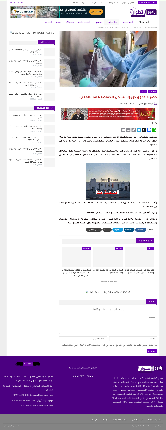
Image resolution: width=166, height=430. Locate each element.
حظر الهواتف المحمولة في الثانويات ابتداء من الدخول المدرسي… (25, 50)
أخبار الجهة (128, 22)
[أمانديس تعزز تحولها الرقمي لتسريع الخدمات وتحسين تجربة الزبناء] (49, 129)
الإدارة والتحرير (113, 2)
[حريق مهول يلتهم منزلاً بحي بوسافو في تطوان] (49, 118)
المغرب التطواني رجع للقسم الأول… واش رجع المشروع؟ (25, 62)
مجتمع (99, 22)
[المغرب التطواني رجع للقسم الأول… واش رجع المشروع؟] (108, 257)
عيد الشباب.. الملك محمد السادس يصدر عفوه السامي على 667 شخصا (25, 84)
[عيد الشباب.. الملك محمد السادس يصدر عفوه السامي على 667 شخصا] (49, 86)
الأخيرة (48, 22)
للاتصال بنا (28, 363)
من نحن (75, 2)
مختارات (143, 91)
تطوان (122, 390)
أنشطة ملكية (84, 22)
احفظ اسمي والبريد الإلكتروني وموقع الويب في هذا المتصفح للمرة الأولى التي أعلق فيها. (108, 345)
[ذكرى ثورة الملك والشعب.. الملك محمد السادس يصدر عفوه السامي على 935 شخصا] (49, 97)
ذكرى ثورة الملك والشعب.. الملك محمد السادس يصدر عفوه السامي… (25, 95)
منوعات (70, 22)
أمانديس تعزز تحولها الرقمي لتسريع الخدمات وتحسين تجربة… (25, 127)
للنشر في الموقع (128, 2)
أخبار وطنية (112, 22)
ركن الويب (6, 426)
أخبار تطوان (144, 22)
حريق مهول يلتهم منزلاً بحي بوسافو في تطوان (25, 116)
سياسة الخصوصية (97, 2)
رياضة (58, 22)
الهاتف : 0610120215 (83, 377)
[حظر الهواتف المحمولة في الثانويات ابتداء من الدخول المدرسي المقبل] (139, 257)
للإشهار (84, 2)
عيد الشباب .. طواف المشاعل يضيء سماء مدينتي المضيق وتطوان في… (25, 73)
